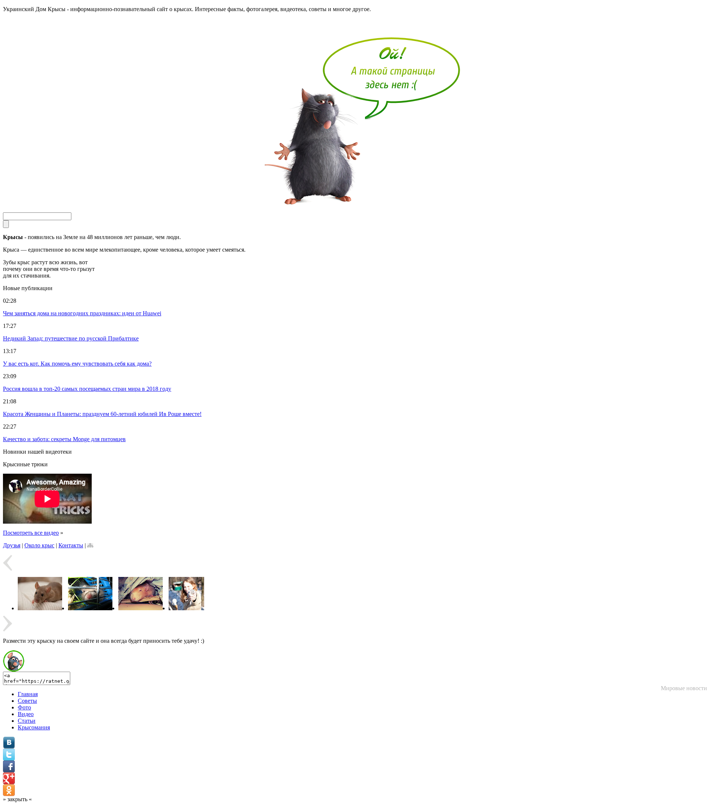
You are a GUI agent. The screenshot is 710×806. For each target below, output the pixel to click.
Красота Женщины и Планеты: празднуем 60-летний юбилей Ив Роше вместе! (102, 414)
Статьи (27, 721)
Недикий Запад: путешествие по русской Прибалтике (71, 338)
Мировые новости (684, 688)
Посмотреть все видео (31, 533)
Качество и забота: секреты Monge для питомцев (64, 439)
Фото (24, 707)
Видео (26, 714)
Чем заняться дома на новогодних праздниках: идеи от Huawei (82, 313)
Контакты (70, 545)
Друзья (11, 545)
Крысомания (34, 727)
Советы (27, 701)
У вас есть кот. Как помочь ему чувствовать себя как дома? (77, 363)
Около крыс (39, 545)
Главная (28, 694)
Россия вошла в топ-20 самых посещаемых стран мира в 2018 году (87, 389)
